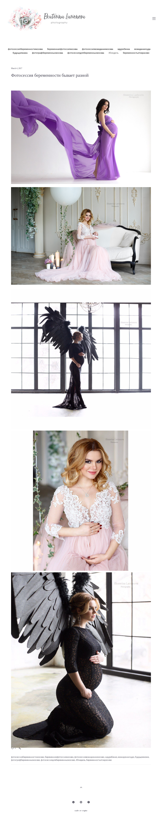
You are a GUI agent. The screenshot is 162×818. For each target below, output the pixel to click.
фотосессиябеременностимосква (25, 49)
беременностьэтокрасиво (136, 53)
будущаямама (20, 53)
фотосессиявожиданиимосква (98, 49)
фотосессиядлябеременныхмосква (86, 53)
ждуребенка (124, 49)
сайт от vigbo (81, 810)
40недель (114, 53)
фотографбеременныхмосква (48, 53)
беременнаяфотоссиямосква (62, 49)
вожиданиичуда (142, 49)
